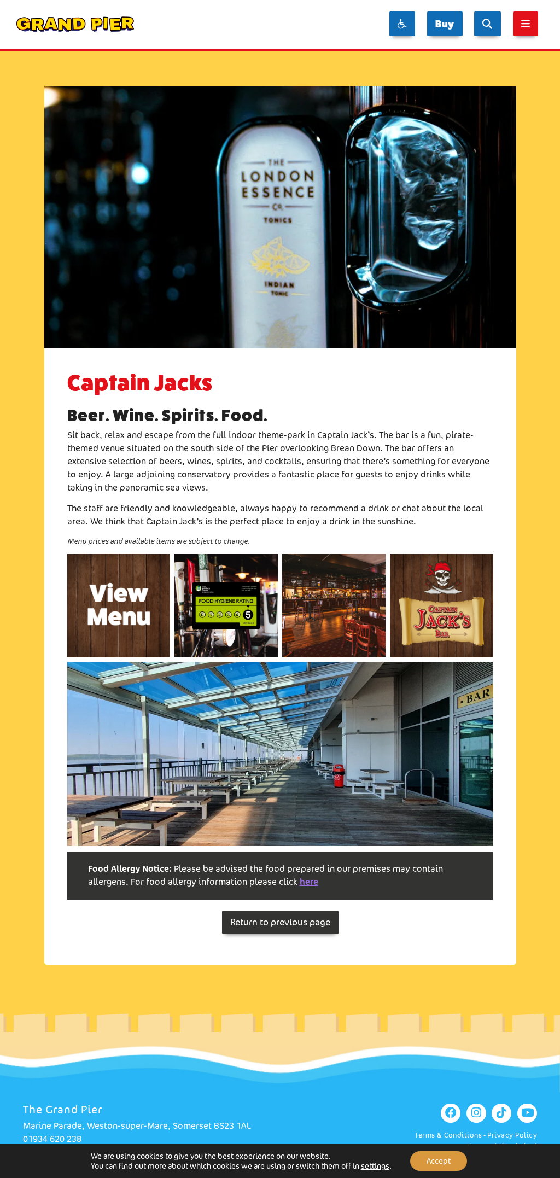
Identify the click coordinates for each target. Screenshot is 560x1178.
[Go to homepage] (75, 24)
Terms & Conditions (448, 1135)
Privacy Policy (512, 1135)
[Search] (487, 24)
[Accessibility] (402, 24)
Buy (444, 24)
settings (375, 1166)
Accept (439, 1161)
